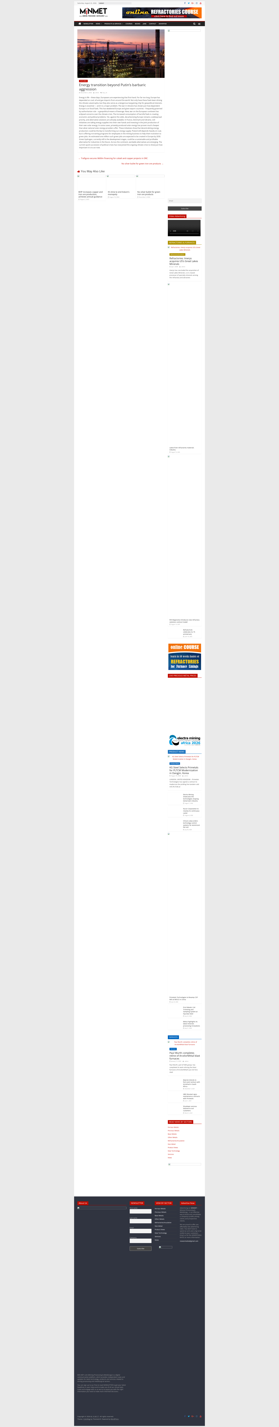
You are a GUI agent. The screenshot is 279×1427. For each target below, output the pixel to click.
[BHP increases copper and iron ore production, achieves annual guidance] (91, 176)
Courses (129, 24)
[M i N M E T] (79, 23)
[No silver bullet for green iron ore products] (150, 176)
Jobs (144, 24)
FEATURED (83, 81)
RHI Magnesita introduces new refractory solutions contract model (184, 621)
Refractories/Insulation (177, 254)
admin (97, 93)
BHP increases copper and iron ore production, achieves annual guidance (90, 194)
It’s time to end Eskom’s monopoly (118, 193)
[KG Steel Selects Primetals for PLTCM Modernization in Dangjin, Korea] (185, 917)
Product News (175, 924)
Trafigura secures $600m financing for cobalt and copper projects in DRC (113, 158)
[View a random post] (199, 23)
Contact (152, 24)
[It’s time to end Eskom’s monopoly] (121, 176)
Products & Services (112, 24)
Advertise (163, 24)
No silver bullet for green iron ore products (142, 163)
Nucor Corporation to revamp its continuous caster (181, 1292)
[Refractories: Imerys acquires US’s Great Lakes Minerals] (185, 247)
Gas (103, 93)
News (98, 24)
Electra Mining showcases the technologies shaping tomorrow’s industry (181, 1119)
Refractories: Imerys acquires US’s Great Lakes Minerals (183, 261)
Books (137, 24)
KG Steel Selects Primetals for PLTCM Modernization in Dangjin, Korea (183, 930)
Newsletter (88, 24)
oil (106, 93)
